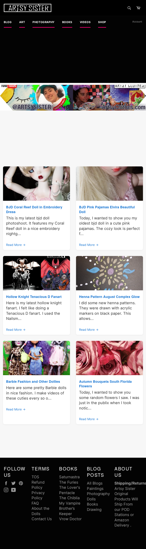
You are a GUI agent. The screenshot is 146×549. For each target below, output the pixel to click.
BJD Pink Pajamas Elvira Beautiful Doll (107, 209)
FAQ (35, 503)
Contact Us (42, 519)
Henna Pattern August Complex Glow (109, 296)
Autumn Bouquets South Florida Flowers (105, 383)
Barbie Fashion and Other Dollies (33, 381)
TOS (35, 477)
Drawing (94, 509)
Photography (98, 493)
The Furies (68, 482)
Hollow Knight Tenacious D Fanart (34, 296)
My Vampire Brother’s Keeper (69, 508)
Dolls (91, 499)
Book (91, 504)
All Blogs (94, 483)
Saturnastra (69, 477)
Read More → (15, 245)
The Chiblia (69, 498)
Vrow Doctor (70, 519)
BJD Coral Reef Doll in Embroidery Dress (34, 209)
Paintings (95, 488)
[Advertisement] (73, 56)
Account (137, 21)
